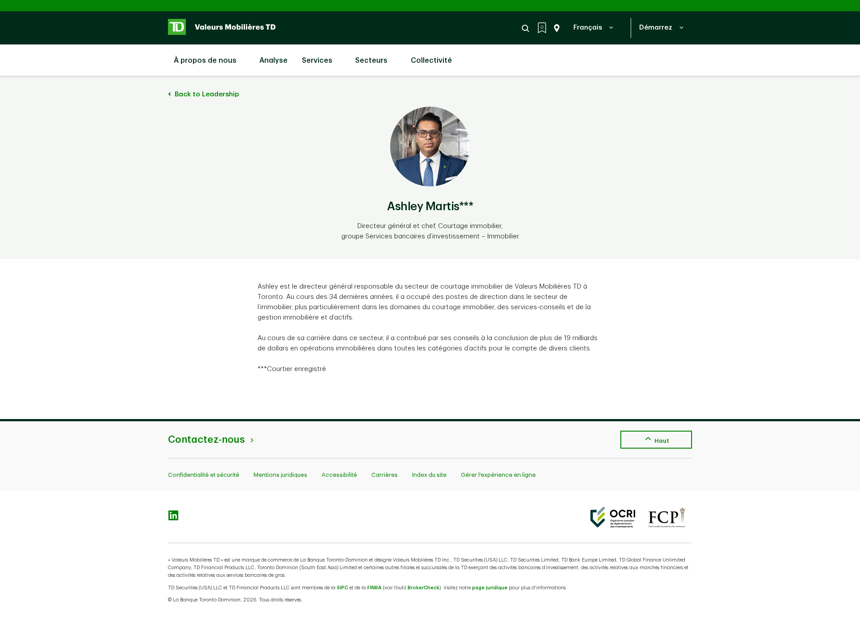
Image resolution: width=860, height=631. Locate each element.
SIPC (342, 587)
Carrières (384, 475)
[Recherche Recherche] (526, 28)
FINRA (374, 587)
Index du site (429, 475)
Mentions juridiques (280, 475)
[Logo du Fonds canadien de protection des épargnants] (667, 517)
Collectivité (431, 60)
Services (317, 60)
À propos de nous (205, 60)
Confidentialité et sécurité (203, 475)
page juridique (489, 587)
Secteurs (371, 60)
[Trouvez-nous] (555, 28)
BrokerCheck (423, 587)
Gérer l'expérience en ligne (498, 475)
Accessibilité (339, 475)
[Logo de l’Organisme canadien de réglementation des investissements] (612, 517)
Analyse (273, 60)
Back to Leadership (206, 94)
